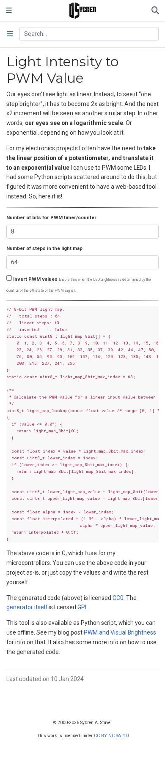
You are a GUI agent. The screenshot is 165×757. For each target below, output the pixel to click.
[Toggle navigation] (9, 10)
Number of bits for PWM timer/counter (51, 217)
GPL (82, 607)
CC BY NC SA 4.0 (111, 735)
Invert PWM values (35, 279)
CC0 (118, 597)
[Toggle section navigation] (10, 34)
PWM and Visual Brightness (120, 632)
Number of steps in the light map (44, 248)
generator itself (26, 607)
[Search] (155, 11)
